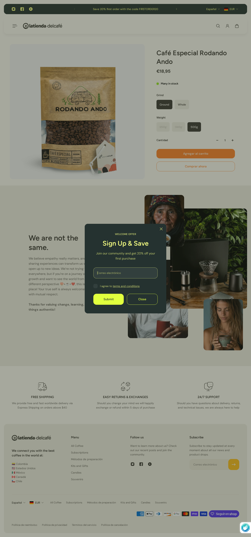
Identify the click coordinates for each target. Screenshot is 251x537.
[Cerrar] (161, 228)
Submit (109, 299)
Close (142, 299)
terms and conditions (126, 286)
